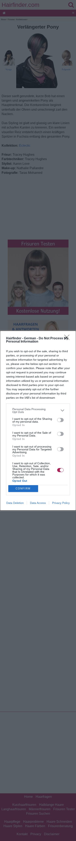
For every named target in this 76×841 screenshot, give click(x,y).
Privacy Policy (61, 502)
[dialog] (38, 421)
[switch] (60, 420)
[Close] (68, 338)
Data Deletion (15, 502)
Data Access (38, 502)
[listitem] (38, 410)
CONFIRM (23, 488)
